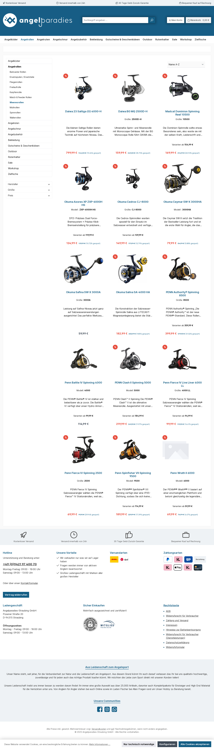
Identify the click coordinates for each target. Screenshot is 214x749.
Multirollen (15, 107)
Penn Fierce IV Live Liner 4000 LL (182, 384)
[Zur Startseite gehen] (37, 20)
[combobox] (115, 20)
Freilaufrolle (15, 87)
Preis (10, 195)
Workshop (13, 168)
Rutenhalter (14, 157)
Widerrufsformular (175, 647)
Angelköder (14, 60)
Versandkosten (99, 729)
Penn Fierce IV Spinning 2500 (83, 472)
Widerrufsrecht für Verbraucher (182, 615)
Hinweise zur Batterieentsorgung (183, 629)
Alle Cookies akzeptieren (195, 744)
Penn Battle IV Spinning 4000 (83, 382)
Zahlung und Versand (177, 620)
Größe (11, 189)
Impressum (171, 625)
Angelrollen (14, 66)
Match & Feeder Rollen (21, 97)
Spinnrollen (15, 112)
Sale (10, 162)
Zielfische (13, 174)
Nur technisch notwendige (139, 744)
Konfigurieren (167, 744)
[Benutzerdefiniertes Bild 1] (114, 559)
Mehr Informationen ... (99, 744)
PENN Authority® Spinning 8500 (182, 294)
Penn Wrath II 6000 (182, 472)
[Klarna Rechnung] (178, 559)
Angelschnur (14, 128)
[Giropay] (188, 559)
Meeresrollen (17, 102)
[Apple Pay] (178, 567)
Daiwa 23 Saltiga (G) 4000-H (83, 111)
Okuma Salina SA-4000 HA (133, 292)
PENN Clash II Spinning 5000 (133, 382)
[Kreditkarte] (198, 567)
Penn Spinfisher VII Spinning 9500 (133, 474)
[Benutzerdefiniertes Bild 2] (124, 559)
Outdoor (12, 151)
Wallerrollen (15, 117)
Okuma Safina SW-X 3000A (83, 292)
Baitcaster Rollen (18, 72)
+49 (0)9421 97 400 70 (20, 564)
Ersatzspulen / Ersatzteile (22, 77)
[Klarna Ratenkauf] (167, 567)
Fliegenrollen (16, 82)
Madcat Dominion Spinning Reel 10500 (182, 113)
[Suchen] (151, 20)
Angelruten (13, 123)
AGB (168, 611)
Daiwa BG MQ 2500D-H (132, 111)
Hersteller (13, 184)
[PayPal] (168, 559)
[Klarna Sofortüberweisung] (188, 567)
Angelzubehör (15, 134)
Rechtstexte (171, 605)
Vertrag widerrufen (16, 594)
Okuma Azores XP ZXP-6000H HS (83, 203)
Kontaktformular (29, 583)
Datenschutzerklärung (177, 642)
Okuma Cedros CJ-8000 (132, 201)
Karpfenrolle (16, 92)
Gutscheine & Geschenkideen (23, 145)
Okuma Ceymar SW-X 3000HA (182, 201)
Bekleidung (14, 140)
